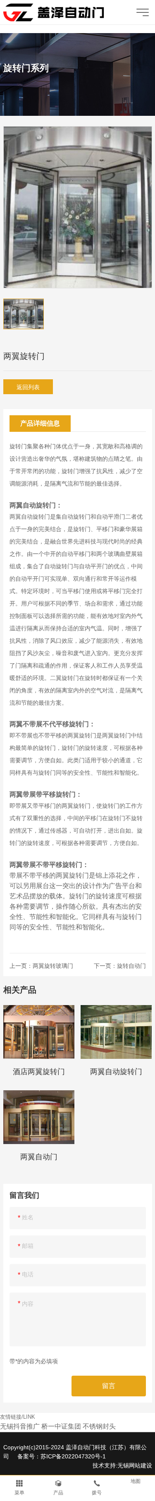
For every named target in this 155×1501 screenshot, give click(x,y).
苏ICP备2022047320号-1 (73, 1456)
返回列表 (28, 387)
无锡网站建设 (134, 1465)
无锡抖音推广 (20, 1426)
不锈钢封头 (99, 1426)
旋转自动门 (131, 965)
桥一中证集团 (61, 1426)
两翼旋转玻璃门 (53, 965)
